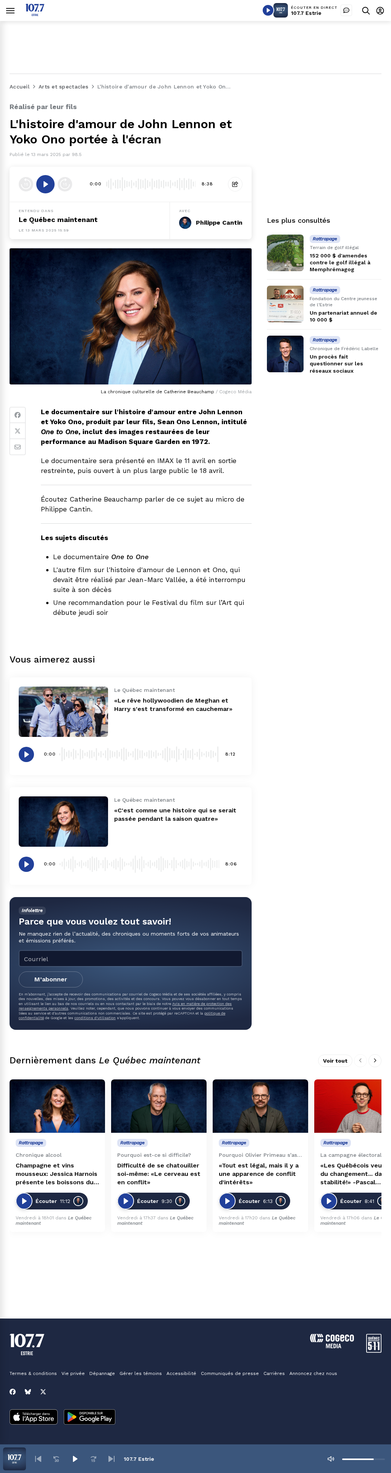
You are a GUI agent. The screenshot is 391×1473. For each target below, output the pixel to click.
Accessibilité (181, 1373)
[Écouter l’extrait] (45, 184)
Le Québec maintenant (58, 219)
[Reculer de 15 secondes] (26, 184)
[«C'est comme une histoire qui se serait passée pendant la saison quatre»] (63, 821)
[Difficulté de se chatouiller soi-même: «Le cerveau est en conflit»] (159, 1106)
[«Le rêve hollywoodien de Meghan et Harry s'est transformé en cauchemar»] (63, 712)
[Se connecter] (380, 10)
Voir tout (335, 1061)
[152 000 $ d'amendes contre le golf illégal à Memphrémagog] (285, 253)
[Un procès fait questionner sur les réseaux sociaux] (285, 354)
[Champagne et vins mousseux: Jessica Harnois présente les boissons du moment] (57, 1106)
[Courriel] (18, 447)
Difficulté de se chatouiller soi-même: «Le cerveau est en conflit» (158, 1174)
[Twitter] (18, 431)
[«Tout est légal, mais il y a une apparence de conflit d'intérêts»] (260, 1106)
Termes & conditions (33, 1373)
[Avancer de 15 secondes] (65, 184)
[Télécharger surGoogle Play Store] (89, 1417)
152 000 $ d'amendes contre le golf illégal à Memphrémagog (340, 262)
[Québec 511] (373, 1350)
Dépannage (102, 1373)
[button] (38, 1459)
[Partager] (235, 184)
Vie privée (73, 1373)
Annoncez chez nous (313, 1373)
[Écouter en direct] (268, 10)
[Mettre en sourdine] (330, 1459)
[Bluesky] (28, 1392)
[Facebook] (18, 415)
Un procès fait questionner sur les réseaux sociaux (336, 363)
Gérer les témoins (141, 1373)
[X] (43, 1392)
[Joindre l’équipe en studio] (346, 10)
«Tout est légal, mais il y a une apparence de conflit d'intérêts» (259, 1174)
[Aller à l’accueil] (35, 14)
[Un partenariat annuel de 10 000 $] (285, 304)
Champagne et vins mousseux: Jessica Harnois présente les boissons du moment (56, 1174)
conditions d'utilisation (95, 1018)
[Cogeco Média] (332, 1346)
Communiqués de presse (230, 1373)
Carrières (274, 1373)
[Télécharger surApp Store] (34, 1417)
